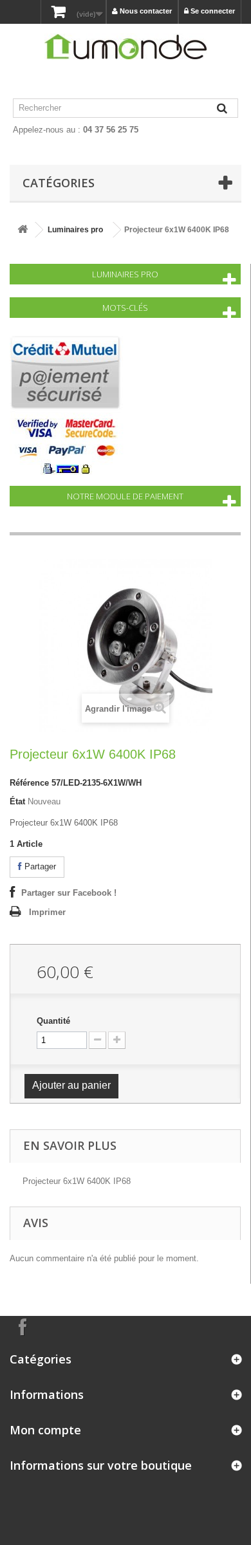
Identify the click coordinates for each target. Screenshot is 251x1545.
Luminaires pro (75, 229)
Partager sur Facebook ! (68, 893)
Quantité (53, 1021)
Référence (29, 783)
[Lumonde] (125, 46)
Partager (39, 866)
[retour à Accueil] (22, 230)
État (17, 801)
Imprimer (47, 912)
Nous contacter (145, 11)
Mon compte (45, 1430)
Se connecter (212, 11)
